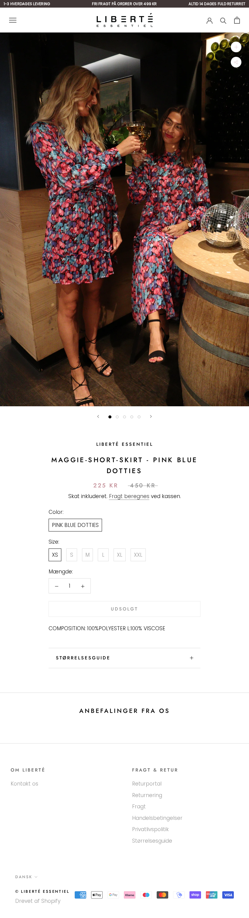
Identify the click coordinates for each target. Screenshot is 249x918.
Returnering (147, 795)
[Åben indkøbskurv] (237, 20)
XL (119, 555)
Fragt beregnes (129, 496)
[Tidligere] (98, 416)
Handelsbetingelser (157, 818)
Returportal (147, 783)
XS (55, 555)
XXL (138, 555)
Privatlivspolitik (150, 829)
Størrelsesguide (83, 658)
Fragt (139, 806)
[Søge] (223, 20)
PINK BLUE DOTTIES (75, 525)
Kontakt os (24, 783)
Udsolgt (124, 609)
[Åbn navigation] (12, 20)
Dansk (23, 877)
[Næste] (151, 416)
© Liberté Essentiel (42, 891)
